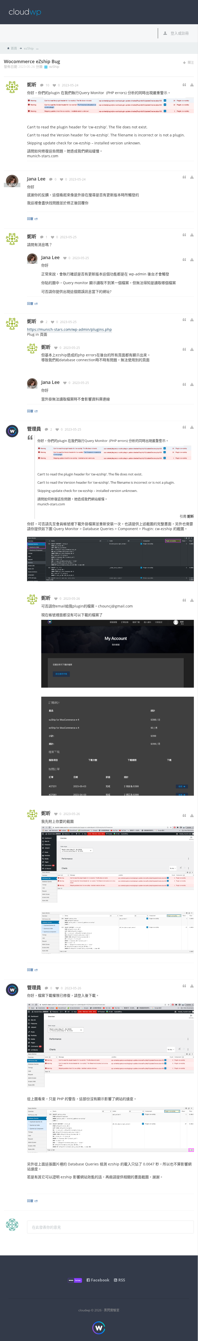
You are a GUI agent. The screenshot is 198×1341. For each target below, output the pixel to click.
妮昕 (31, 236)
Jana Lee (36, 179)
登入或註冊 (179, 33)
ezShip (28, 48)
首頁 (14, 48)
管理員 (34, 429)
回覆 (30, 219)
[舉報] (192, 85)
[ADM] (12, 180)
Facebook (99, 1279)
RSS (121, 1279)
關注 (190, 62)
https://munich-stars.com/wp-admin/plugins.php (69, 329)
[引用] (184, 85)
